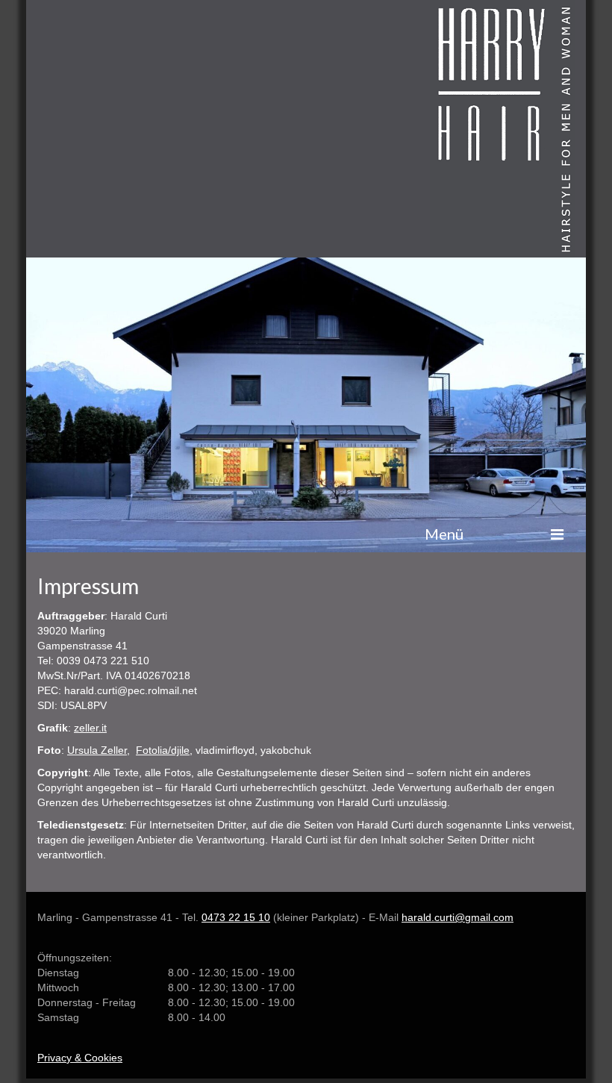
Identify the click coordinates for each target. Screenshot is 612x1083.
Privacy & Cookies (79, 1058)
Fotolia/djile (163, 750)
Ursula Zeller (97, 750)
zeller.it (90, 728)
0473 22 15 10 (236, 917)
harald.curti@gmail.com (457, 917)
